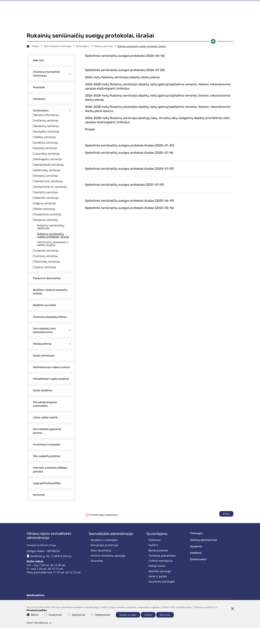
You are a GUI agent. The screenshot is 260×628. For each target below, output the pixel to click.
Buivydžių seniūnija (46, 131)
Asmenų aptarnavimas (203, 540)
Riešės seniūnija (44, 208)
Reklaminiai (102, 615)
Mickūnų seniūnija (46, 175)
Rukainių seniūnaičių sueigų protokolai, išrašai (53, 235)
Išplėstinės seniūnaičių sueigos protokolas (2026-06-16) (125, 56)
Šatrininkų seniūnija (47, 261)
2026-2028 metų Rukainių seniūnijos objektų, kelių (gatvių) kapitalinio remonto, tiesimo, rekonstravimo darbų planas (157, 97)
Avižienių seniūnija (46, 120)
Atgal (226, 513)
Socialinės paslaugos (161, 581)
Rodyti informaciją (37, 622)
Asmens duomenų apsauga (108, 555)
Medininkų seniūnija (47, 170)
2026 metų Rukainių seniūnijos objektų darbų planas (122, 77)
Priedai (90, 129)
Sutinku (148, 614)
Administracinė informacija (57, 46)
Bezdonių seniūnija (46, 126)
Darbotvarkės (198, 559)
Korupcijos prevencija (104, 545)
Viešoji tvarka (156, 566)
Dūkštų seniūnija (45, 137)
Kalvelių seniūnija (45, 148)
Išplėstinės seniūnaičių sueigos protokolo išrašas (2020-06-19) (130, 200)
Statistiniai (78, 615)
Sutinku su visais (128, 614)
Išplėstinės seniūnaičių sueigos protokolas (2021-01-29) (124, 184)
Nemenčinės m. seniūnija (50, 186)
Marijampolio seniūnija (49, 164)
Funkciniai (55, 615)
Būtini (35, 615)
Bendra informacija (46, 114)
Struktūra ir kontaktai (104, 540)
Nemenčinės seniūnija (48, 181)
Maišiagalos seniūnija (48, 159)
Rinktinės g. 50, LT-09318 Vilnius (51, 556)
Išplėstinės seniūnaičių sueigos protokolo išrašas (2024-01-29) (129, 168)
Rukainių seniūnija (103, 46)
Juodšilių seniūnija (46, 142)
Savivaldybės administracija (111, 534)
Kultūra (153, 545)
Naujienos (196, 546)
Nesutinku (165, 614)
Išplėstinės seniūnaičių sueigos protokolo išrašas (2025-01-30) (129, 145)
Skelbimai (196, 552)
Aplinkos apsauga (159, 571)
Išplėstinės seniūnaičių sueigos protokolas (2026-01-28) (125, 70)
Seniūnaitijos (82, 46)
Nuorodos (97, 560)
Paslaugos (196, 533)
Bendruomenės (158, 550)
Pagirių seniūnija (45, 203)
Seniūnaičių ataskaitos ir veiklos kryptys (52, 243)
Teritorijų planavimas (162, 555)
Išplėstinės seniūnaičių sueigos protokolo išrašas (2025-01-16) (129, 152)
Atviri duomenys (101, 550)
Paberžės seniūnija (46, 197)
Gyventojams (157, 534)
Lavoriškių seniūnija (47, 153)
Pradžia (35, 46)
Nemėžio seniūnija (46, 192)
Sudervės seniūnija (46, 250)
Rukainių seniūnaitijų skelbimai (50, 227)
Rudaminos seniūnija (47, 214)
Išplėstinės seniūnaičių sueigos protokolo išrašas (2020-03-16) (129, 208)
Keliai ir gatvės (157, 576)
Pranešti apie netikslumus (103, 515)
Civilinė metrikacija (160, 560)
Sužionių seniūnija (46, 256)
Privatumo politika (37, 610)
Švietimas (154, 540)
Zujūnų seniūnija (45, 267)
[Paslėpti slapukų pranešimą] (232, 608)
